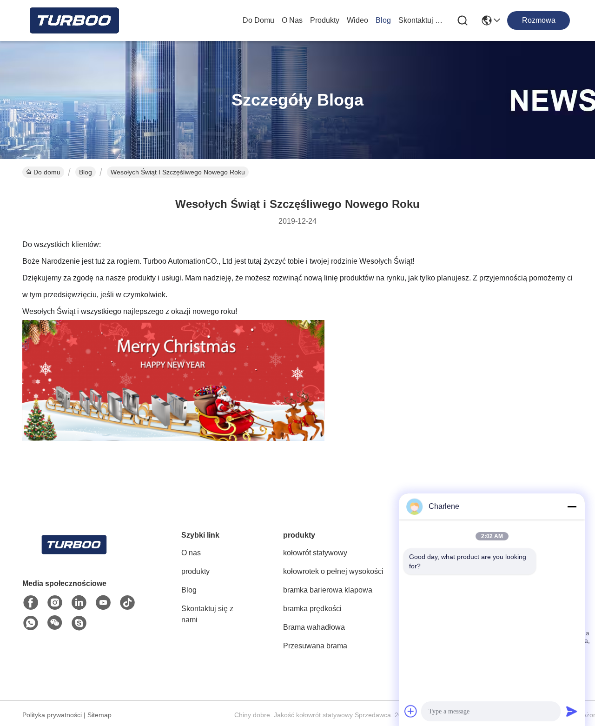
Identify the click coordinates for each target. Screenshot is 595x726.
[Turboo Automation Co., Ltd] (73, 20)
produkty (324, 20)
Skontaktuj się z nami (420, 20)
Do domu (258, 20)
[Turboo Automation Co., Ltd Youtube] (103, 602)
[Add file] (410, 711)
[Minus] (571, 506)
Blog (383, 20)
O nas (292, 20)
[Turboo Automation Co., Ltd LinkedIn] (79, 602)
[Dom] (73, 556)
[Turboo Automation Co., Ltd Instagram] (54, 602)
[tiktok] (127, 602)
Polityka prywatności (52, 715)
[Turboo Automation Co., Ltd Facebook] (30, 602)
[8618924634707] (30, 623)
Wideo (357, 20)
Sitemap (99, 715)
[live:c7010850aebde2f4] (79, 623)
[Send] (571, 711)
